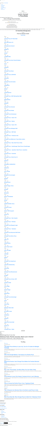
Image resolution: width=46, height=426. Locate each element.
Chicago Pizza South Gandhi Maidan (12, 60)
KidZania (6, 318)
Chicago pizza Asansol (9, 45)
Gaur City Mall (7, 250)
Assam (5, 53)
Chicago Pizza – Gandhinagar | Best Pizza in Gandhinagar (17, 146)
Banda (5, 200)
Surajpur (6, 275)
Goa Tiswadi (7, 171)
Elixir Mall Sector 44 (8, 42)
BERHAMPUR (7, 99)
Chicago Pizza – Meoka (9, 121)
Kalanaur (6, 160)
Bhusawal (6, 193)
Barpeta (6, 178)
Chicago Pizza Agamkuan (10, 261)
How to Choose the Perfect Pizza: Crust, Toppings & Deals (19, 383)
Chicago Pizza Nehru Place (10, 236)
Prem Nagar (7, 286)
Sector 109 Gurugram (9, 210)
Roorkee (6, 189)
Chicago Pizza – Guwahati (10, 153)
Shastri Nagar (7, 289)
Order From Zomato (3, 417)
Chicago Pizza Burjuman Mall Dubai (12, 232)
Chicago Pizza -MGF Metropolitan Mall (12, 96)
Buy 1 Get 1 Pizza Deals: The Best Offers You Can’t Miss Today (20, 369)
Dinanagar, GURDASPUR (9, 164)
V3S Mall (6, 254)
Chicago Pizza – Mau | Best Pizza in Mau (13, 142)
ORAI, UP (6, 239)
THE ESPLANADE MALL (9, 264)
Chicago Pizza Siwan (9, 71)
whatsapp (23, 32)
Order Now (2, 416)
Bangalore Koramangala (9, 175)
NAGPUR (6, 103)
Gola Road (6, 268)
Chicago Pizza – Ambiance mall (11, 135)
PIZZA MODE (3, 5)
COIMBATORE (7, 56)
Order (7, 37)
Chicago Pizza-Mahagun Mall (10, 128)
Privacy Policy (3, 415)
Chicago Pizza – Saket (9, 329)
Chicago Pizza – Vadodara (10, 228)
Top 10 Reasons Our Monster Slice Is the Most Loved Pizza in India (21, 390)
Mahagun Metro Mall (8, 307)
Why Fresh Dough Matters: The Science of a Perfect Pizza (19, 354)
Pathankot (6, 167)
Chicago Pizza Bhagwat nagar (11, 225)
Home (2, 4)
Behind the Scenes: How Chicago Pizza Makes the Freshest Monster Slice (21, 362)
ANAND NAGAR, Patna (9, 203)
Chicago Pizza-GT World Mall (10, 38)
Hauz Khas (6, 304)
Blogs (2, 8)
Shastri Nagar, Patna (8, 185)
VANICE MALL (7, 243)
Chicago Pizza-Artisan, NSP (10, 279)
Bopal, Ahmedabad (8, 196)
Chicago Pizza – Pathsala (9, 221)
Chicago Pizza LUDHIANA (10, 74)
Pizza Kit (2, 6)
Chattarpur (6, 314)
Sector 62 (6, 214)
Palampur (6, 67)
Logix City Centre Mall (9, 322)
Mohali (5, 89)
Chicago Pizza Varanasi (9, 106)
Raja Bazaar (7, 293)
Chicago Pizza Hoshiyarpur (10, 114)
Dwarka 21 (6, 325)
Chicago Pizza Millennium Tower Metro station (14, 139)
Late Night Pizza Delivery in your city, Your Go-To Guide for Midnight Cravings (21, 347)
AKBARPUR (6, 85)
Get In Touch (3, 9)
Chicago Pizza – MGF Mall (10, 132)
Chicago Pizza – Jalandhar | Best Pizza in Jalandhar (15, 149)
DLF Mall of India (8, 311)
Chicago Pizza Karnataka (10, 81)
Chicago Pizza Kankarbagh (10, 297)
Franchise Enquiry (3, 7)
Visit (5, 37)
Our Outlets (2, 411)
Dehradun (6, 78)
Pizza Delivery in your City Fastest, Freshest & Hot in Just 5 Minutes (21, 376)
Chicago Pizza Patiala (9, 110)
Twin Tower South (8, 246)
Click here (23, 35)
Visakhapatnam (7, 92)
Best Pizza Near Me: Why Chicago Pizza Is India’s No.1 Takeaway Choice (22, 397)
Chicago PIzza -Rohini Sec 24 (11, 157)
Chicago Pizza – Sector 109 (10, 124)
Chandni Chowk (8, 207)
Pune (5, 63)
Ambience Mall (7, 282)
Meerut (6, 257)
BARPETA (6, 49)
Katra (5, 300)
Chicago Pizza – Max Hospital (10, 218)
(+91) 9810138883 (3, 406)
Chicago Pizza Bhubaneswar (10, 271)
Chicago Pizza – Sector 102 (10, 117)
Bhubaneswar (7, 182)
